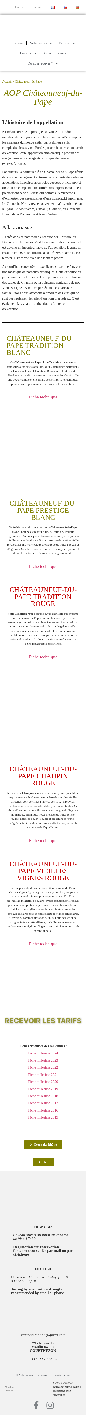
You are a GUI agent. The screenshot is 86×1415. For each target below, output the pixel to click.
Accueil (7, 81)
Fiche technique (43, 396)
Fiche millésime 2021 (43, 1075)
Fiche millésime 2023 (43, 1060)
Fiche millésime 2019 (43, 1089)
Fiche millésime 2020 (43, 1082)
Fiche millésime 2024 (43, 1053)
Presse (61, 53)
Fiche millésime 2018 (43, 1096)
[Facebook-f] (36, 1405)
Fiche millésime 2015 (43, 1117)
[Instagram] (50, 1405)
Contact (37, 7)
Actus (47, 53)
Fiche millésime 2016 (43, 1110)
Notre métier (38, 43)
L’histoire (17, 43)
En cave (64, 43)
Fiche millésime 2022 (43, 1067)
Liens (19, 7)
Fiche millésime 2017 (43, 1103)
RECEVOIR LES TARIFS (43, 1020)
